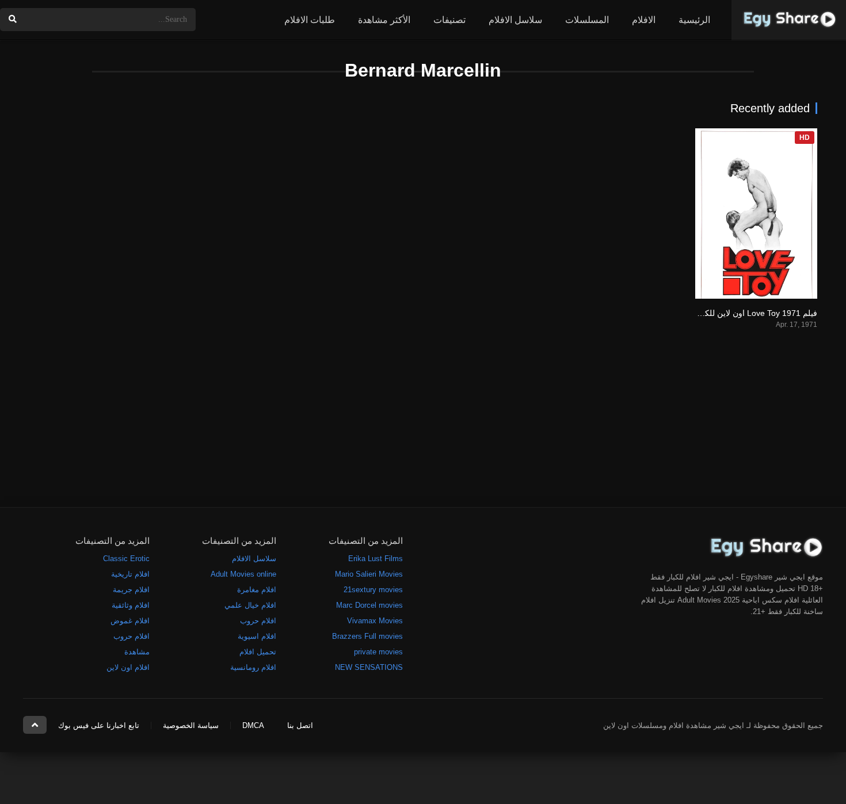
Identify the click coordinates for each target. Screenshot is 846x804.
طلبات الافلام (309, 20)
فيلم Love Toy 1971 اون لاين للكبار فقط (748, 313)
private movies (378, 651)
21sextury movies (373, 589)
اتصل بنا (300, 725)
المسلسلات (587, 20)
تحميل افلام (257, 651)
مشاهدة (137, 651)
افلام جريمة (131, 589)
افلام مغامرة (256, 589)
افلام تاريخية (130, 574)
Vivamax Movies (375, 620)
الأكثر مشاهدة (384, 20)
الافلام (644, 20)
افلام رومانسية (253, 667)
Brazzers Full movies (367, 636)
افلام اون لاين (128, 667)
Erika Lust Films (375, 558)
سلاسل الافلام (515, 20)
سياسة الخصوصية (191, 725)
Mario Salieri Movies (369, 574)
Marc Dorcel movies (369, 605)
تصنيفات (449, 20)
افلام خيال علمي (250, 605)
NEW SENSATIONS (369, 667)
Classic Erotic (126, 558)
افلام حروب (258, 620)
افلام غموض (130, 620)
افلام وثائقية (131, 605)
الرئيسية (694, 20)
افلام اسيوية (257, 636)
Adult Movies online (243, 574)
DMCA (253, 725)
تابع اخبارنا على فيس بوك (98, 725)
